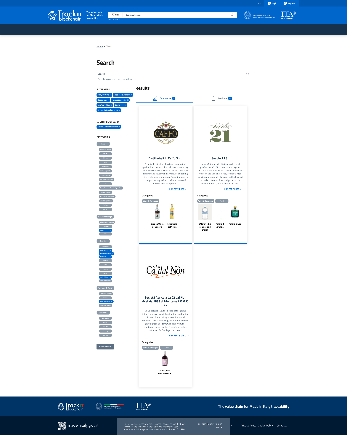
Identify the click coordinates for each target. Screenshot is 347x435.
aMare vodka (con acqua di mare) (205, 226)
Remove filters (105, 346)
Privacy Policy (248, 425)
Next (246, 217)
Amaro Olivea (235, 223)
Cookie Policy (215, 424)
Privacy (202, 424)
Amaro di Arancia (220, 225)
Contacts (282, 425)
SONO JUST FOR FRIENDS (164, 372)
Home (100, 46)
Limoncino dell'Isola (172, 225)
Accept (219, 427)
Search (101, 74)
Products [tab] (224, 98)
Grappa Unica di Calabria (157, 225)
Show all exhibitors (115, 19)
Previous (195, 217)
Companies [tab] (167, 98)
